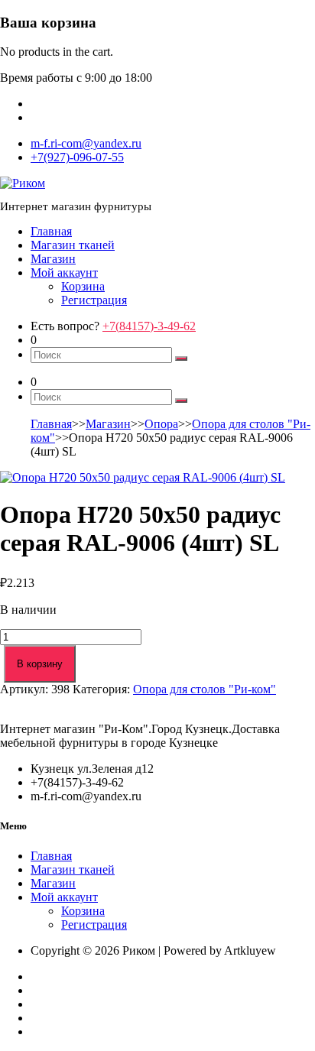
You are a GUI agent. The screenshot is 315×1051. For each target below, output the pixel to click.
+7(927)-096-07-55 (77, 157)
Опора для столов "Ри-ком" (204, 689)
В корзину (40, 664)
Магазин (53, 258)
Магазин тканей (73, 244)
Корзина (83, 286)
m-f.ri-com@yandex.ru (86, 143)
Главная (51, 231)
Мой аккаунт (64, 272)
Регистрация (94, 300)
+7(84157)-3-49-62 (149, 326)
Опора (161, 423)
